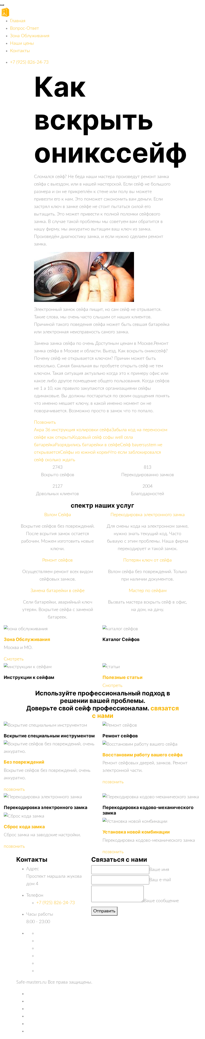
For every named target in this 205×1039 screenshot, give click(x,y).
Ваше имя (159, 869)
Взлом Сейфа (57, 515)
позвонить (14, 789)
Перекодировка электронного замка (147, 515)
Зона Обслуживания (27, 639)
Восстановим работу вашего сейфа (142, 754)
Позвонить (45, 422)
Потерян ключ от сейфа (147, 560)
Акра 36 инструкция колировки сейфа (73, 430)
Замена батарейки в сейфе (57, 591)
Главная (18, 21)
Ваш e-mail (160, 880)
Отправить (104, 911)
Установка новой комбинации (136, 831)
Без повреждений (24, 762)
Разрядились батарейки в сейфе (87, 445)
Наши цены (22, 43)
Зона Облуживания (30, 36)
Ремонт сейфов (57, 560)
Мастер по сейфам (147, 591)
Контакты (20, 51)
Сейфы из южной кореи (84, 452)
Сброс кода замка (24, 826)
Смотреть (14, 659)
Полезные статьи (122, 677)
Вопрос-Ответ (24, 28)
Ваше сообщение (161, 901)
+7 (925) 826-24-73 (29, 62)
